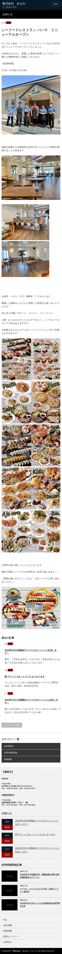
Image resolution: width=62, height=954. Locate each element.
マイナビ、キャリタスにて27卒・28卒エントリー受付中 (39, 890)
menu (56, 4)
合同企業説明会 (10, 753)
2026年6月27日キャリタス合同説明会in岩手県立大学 (40, 904)
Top (5, 920)
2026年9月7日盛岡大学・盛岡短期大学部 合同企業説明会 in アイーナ (39, 876)
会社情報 (7, 925)
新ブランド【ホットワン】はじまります (25, 676)
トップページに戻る (12, 725)
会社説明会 (9, 746)
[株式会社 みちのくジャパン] (14, 5)
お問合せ (7, 942)
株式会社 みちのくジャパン (25, 951)
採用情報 (8, 759)
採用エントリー (11, 936)
